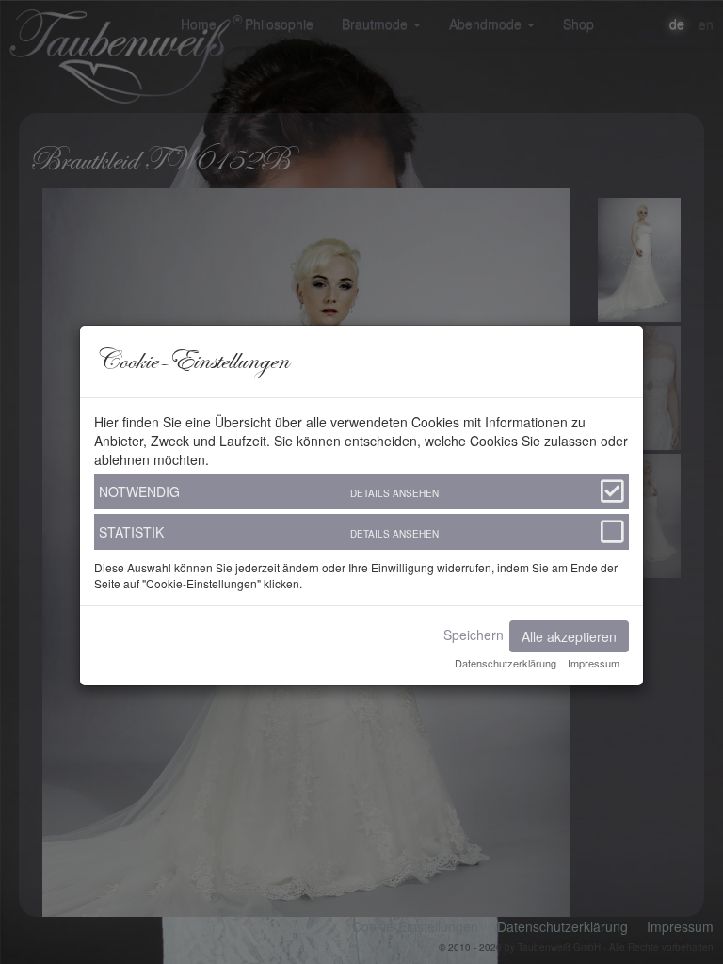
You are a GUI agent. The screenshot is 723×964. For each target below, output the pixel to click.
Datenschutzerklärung (562, 926)
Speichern (473, 634)
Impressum (680, 926)
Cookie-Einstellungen (415, 926)
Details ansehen (394, 493)
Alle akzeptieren (569, 636)
